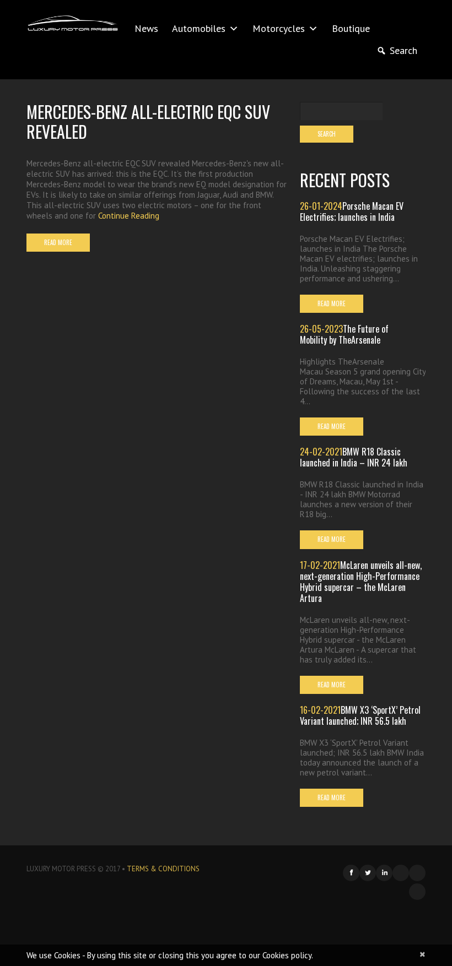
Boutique (351, 28)
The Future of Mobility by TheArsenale (344, 334)
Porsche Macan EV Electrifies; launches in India (351, 211)
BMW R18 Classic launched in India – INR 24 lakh (353, 457)
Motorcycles (278, 28)
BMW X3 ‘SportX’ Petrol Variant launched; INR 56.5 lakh (360, 715)
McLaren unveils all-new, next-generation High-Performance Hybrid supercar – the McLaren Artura (361, 581)
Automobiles (198, 28)
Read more (58, 242)
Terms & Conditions (163, 868)
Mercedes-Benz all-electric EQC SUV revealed (148, 121)
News (146, 28)
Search (403, 50)
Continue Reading (128, 215)
